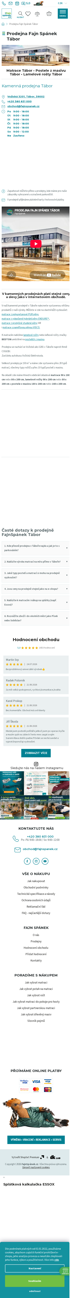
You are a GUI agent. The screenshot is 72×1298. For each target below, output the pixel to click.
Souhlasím (34, 1281)
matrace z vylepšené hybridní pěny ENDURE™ (25, 319)
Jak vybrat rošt (36, 995)
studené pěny (30, 323)
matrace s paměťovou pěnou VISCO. (21, 327)
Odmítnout (35, 1291)
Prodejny (36, 941)
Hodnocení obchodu (36, 639)
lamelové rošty (31, 335)
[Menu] (63, 14)
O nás (36, 935)
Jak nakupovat (36, 881)
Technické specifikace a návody (36, 894)
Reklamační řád (36, 907)
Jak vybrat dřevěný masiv (36, 1015)
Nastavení (35, 1268)
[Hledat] (20, 13)
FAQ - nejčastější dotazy (36, 913)
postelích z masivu (34, 339)
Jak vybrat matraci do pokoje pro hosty (36, 1002)
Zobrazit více (36, 753)
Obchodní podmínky (36, 888)
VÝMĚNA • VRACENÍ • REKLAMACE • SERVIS (36, 1140)
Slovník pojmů (36, 1021)
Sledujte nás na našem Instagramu (37, 768)
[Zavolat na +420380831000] (4, 3)
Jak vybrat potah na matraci (36, 989)
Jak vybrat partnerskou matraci (36, 1008)
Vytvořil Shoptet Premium (25, 1157)
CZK (60, 3)
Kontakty (36, 961)
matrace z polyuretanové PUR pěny (20, 314)
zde (56, 1260)
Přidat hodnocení (36, 954)
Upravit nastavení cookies (36, 1167)
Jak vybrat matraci (36, 983)
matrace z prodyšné (12, 323)
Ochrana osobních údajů (36, 900)
